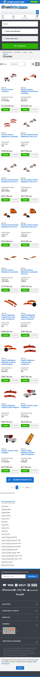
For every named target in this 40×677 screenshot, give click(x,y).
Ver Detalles (14, 109)
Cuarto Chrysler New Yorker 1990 (11, 556)
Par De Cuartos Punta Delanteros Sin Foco (29, 136)
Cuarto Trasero (6, 515)
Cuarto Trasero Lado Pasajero (9, 452)
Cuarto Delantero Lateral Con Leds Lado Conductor (8, 317)
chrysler (5, 54)
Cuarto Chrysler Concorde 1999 (11, 543)
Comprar (5, 109)
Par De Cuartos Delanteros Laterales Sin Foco (29, 272)
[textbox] (20, 12)
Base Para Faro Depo (7, 565)
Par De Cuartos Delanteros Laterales (9, 136)
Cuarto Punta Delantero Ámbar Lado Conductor (27, 452)
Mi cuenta (25, 18)
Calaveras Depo (6, 509)
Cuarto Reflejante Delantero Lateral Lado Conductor (28, 317)
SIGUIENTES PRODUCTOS (22, 480)
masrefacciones (7, 52)
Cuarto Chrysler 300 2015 (9, 537)
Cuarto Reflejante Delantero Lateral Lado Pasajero (8, 362)
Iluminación (17, 52)
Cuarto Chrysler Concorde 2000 (11, 546)
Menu (2, 18)
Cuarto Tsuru (5, 518)
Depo (30, 52)
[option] (9, 630)
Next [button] (17, 630)
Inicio (13, 18)
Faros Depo (4, 506)
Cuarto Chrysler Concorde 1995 (11, 540)
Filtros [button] (5, 64)
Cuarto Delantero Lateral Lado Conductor (28, 362)
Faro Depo (4, 522)
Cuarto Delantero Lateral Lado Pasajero (10, 406)
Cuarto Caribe (5, 534)
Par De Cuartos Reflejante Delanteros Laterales (29, 91)
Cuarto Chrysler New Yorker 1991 (11, 559)
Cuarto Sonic (5, 528)
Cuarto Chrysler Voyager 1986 (10, 552)
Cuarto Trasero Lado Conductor (29, 406)
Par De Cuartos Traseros (7, 90)
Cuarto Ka (4, 531)
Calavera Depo (5, 512)
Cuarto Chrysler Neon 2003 (9, 549)
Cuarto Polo (5, 525)
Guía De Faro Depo (7, 562)
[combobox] (20, 24)
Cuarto (25, 52)
